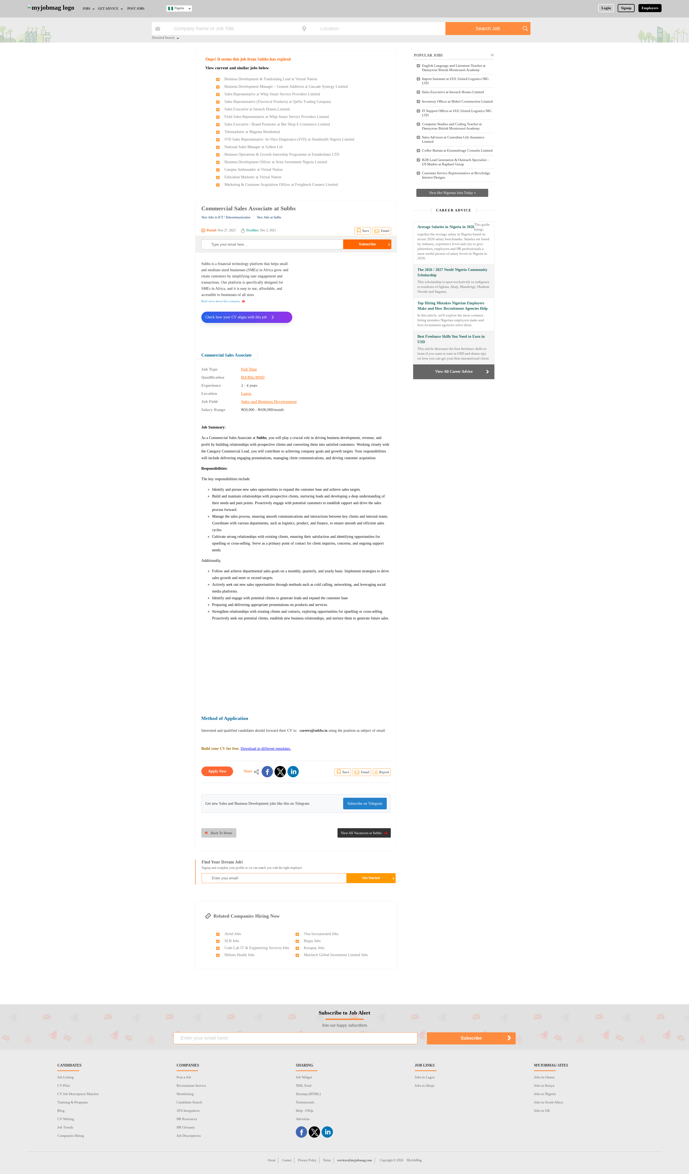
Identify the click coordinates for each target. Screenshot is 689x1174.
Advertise (303, 1119)
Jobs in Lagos (425, 1077)
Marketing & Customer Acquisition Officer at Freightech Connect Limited (281, 185)
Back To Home (221, 833)
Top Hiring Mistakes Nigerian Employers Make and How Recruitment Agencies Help (452, 306)
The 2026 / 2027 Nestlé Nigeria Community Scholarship (452, 272)
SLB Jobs (231, 941)
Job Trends (65, 1127)
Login (606, 8)
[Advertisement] (345, 298)
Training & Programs (72, 1102)
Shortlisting (185, 1094)
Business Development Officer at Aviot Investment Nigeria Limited (275, 162)
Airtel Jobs (232, 934)
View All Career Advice (454, 372)
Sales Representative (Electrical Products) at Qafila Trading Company (277, 102)
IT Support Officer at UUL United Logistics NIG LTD (456, 113)
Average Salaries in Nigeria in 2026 (445, 227)
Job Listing (65, 1077)
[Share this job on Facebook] (267, 771)
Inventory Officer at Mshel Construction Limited (457, 101)
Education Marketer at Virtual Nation (252, 177)
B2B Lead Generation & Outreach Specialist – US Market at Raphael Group (455, 162)
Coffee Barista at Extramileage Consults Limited (457, 150)
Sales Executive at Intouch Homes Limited (257, 109)
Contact (286, 1160)
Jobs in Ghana (544, 1077)
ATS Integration (188, 1111)
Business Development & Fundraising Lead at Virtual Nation (270, 79)
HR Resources (187, 1119)
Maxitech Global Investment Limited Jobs (336, 955)
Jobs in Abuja (424, 1086)
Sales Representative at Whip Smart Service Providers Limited (272, 94)
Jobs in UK (542, 1111)
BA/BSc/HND (253, 377)
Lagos (246, 393)
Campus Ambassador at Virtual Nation (253, 170)
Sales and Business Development (269, 401)
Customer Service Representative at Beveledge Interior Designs (456, 175)
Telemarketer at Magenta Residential (252, 132)
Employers (650, 8)
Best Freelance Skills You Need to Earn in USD (451, 339)
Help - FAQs (304, 1111)
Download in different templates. (266, 749)
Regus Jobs (312, 941)
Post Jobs (136, 9)
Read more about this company (220, 301)
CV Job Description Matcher (78, 1094)
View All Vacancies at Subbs (361, 833)
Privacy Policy (307, 1160)
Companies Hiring (70, 1136)
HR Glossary (186, 1127)
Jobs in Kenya (544, 1086)
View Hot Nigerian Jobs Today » (452, 193)
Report (384, 772)
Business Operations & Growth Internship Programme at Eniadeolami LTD (281, 154)
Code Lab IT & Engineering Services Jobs (256, 948)
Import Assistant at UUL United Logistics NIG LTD (455, 81)
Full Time (249, 369)
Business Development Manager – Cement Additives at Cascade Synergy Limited (286, 87)
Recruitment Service (191, 1086)
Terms (327, 1160)
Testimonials (305, 1102)
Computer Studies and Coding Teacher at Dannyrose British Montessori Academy (452, 126)
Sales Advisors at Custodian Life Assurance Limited (453, 139)
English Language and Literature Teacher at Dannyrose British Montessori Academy (454, 68)
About (271, 1160)
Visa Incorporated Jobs (321, 934)
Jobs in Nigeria (545, 1094)
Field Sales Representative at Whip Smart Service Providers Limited (276, 117)
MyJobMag (414, 1160)
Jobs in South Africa (548, 1102)
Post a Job (184, 1077)
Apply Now (217, 771)
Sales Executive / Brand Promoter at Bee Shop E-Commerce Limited (277, 124)
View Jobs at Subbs (269, 217)
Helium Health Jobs (239, 955)
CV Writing (65, 1119)
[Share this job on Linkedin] (293, 771)
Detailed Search (163, 38)
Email (385, 231)
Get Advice (108, 9)
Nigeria (179, 8)
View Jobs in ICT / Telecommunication (225, 217)
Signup (626, 8)
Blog (61, 1111)
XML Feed (303, 1086)
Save (365, 231)
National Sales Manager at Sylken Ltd (253, 147)
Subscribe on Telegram (364, 804)
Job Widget (304, 1077)
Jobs (86, 9)
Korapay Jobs (314, 948)
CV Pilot (63, 1086)
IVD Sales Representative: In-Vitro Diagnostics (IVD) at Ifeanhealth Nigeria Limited (289, 139)
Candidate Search (189, 1102)
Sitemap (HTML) (308, 1094)
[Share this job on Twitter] (280, 771)
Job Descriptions (189, 1136)
